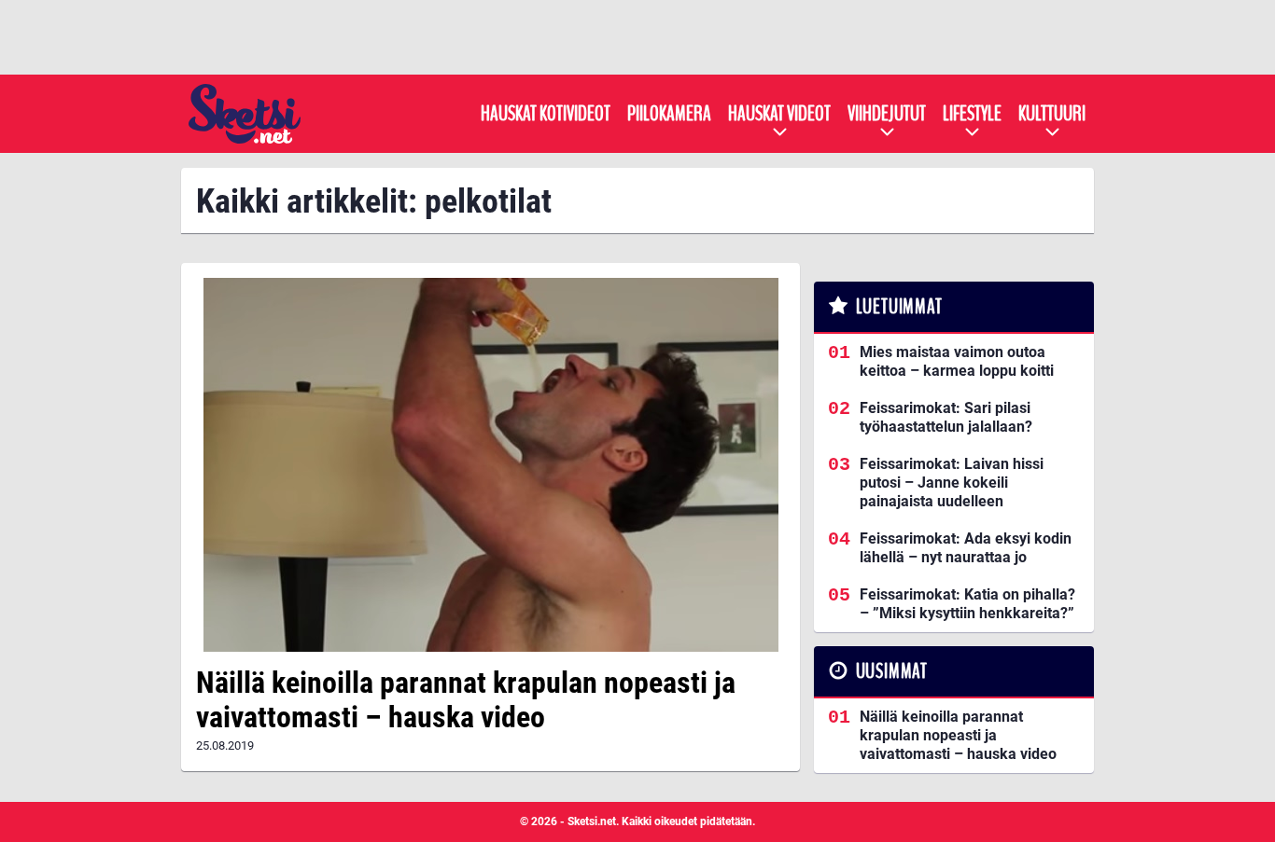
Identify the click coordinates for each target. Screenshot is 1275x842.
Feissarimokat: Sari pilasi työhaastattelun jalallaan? (946, 417)
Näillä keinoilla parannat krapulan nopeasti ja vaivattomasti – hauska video (466, 700)
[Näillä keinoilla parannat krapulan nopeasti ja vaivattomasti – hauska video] (490, 465)
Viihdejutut (887, 114)
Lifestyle (972, 114)
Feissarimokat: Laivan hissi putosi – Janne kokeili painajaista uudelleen (952, 482)
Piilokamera (669, 114)
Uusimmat (892, 671)
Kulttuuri (1052, 114)
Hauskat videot (779, 114)
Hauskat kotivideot (545, 114)
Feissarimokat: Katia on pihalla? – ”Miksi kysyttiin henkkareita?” (967, 604)
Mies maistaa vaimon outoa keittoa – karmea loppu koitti (957, 361)
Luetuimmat (899, 307)
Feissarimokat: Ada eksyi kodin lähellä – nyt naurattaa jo (966, 548)
